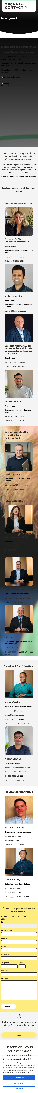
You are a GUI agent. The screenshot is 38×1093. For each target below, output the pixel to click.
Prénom (4, 939)
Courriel (5, 955)
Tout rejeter (19, 1088)
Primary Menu (31, 6)
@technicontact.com (17, 362)
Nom (3, 947)
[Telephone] (26, 6)
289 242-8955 (18, 845)
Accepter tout (19, 1077)
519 (14, 367)
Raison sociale (7, 931)
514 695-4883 (10, 550)
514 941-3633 (18, 489)
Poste (21, 963)
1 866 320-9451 (15, 554)
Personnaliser (19, 1083)
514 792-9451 (18, 602)
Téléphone (5, 963)
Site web (4, 971)
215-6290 (20, 367)
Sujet (3, 922)
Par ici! (19, 1035)
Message (5, 979)
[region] (19, 1074)
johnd (7, 362)
